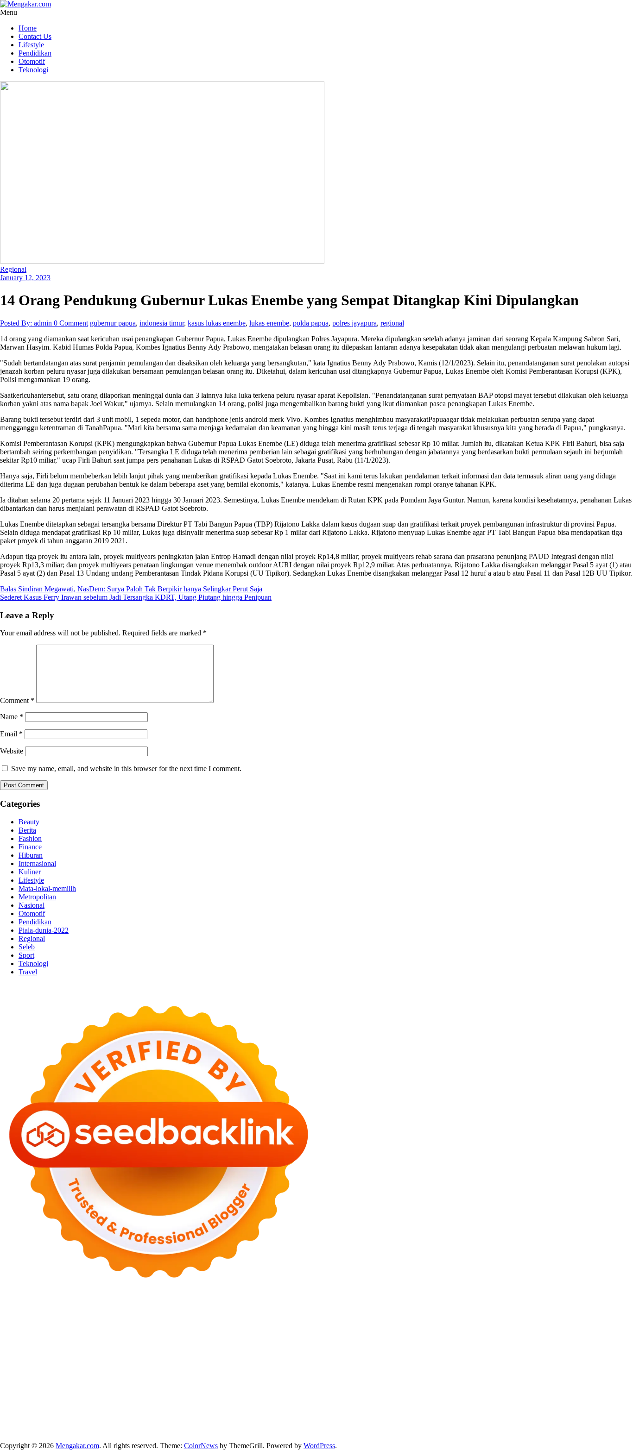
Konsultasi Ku (21, 1430)
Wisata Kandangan (265, 1396)
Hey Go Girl (290, 1313)
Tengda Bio (233, 1355)
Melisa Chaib (328, 1330)
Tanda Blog (229, 1430)
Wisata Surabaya (590, 1380)
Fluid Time (580, 1355)
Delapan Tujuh (121, 1313)
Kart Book (503, 1346)
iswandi (411, 1388)
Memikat (382, 1421)
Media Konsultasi (319, 1430)
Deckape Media (546, 1371)
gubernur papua (113, 323)
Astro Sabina (504, 1321)
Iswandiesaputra (448, 1388)
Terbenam (276, 1413)
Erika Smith (58, 1355)
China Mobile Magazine (370, 1346)
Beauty (29, 822)
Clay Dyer (106, 1380)
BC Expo (200, 1363)
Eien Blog (112, 1346)
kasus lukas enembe (217, 323)
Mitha (451, 1330)
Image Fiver (162, 1313)
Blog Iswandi (176, 1396)
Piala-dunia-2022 (44, 930)
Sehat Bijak (460, 1405)
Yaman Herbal (420, 1371)
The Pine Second (102, 1355)
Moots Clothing (395, 1338)
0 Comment (71, 323)
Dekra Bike (272, 1363)
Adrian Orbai (19, 1355)
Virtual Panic (439, 1338)
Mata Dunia (37, 1388)
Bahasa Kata (442, 1430)
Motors (10, 1313)
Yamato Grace (142, 1330)
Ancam (78, 1413)
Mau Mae (160, 1388)
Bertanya (492, 1405)
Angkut (101, 1413)
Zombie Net (579, 1338)
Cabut (417, 1413)
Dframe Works (132, 1321)
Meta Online (389, 1330)
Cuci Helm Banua (582, 1388)
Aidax (224, 1338)
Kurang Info (421, 1396)
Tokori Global (500, 1371)
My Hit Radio (87, 1338)
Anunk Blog (40, 1313)
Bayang (215, 1413)
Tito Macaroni (460, 1380)
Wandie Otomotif (130, 1396)
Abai (598, 1405)
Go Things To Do (412, 1380)
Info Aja (429, 1405)
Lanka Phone (224, 1313)
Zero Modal (17, 1321)
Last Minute (471, 1363)
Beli (234, 1413)
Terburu (395, 1413)
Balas (194, 1413)
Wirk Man (213, 1388)
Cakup (463, 1413)
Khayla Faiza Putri (501, 1388)
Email (11, 734)
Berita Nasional (507, 1396)
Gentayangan (205, 1421)
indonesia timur (161, 323)
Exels (478, 1346)
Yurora (359, 1330)
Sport (26, 955)
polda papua (311, 323)
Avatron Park (463, 1321)
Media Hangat (401, 1430)
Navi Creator (345, 1388)
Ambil (23, 1413)
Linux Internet (309, 1380)
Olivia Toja (290, 1330)
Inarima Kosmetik (517, 1363)
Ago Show (278, 1346)
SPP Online (562, 1346)
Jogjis (515, 1330)
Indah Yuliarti (395, 1405)
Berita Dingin (106, 1430)
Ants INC (238, 1321)
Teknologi (33, 70)
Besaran (320, 1421)
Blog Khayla (217, 1396)
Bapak (236, 1421)
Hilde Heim (173, 1321)
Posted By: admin (27, 323)
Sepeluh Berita (269, 1430)
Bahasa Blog (191, 1430)
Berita (27, 830)
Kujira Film (329, 1355)
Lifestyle (31, 45)
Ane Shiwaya (429, 1355)
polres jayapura (354, 323)
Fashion (30, 838)
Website (11, 751)
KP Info (201, 1338)
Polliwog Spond (375, 1313)
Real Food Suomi (366, 1363)
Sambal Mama (130, 1338)
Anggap (600, 1413)
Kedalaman (350, 1421)
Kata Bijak (425, 1330)
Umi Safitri (358, 1405)
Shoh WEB (543, 1338)
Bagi (157, 1413)
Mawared (408, 1363)
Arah (140, 1413)
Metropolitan (37, 897)
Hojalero (34, 1346)
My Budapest (590, 1371)
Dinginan (261, 1421)
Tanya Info (363, 1430)
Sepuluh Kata (64, 1430)
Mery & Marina (72, 1346)
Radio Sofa (382, 1388)
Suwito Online (302, 1388)
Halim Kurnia (319, 1405)
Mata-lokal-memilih (47, 888)
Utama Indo (170, 1338)
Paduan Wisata (231, 1405)
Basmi (174, 1413)
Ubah (96, 1421)
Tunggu (117, 1421)
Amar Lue (362, 1355)
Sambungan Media (587, 1421)
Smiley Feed (599, 1346)
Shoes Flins (35, 1363)
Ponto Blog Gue (160, 1363)
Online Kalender (315, 1363)
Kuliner (30, 872)
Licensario (560, 1363)
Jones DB (549, 1380)
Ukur (138, 1421)
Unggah (74, 1421)
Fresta (567, 1330)
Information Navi (508, 1380)
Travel (28, 972)
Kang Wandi (84, 1396)
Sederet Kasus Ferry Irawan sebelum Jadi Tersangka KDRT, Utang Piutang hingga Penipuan (136, 597)
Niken (270, 1388)
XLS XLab (381, 1371)
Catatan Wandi (42, 1396)
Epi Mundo (600, 1321)
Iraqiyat (609, 1355)
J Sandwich (270, 1380)
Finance (30, 847)
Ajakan (506, 1413)
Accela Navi (90, 1321)
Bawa (251, 1413)
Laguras (456, 1346)
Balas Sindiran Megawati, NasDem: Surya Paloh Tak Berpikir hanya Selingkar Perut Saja (131, 589)
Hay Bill (162, 1380)
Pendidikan (35, 53)
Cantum (439, 1413)
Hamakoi (310, 1338)
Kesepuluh (542, 1421)
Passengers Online (281, 1321)
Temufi (299, 1355)
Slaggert (53, 1338)
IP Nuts (135, 1371)
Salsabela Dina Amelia (368, 1396)
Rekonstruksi (241, 1346)
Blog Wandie (314, 1396)
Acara (538, 1405)
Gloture (532, 1346)
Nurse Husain (480, 1338)
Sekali (484, 1421)
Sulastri (513, 1338)
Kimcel (192, 1313)
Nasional (31, 905)
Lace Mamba (330, 1313)
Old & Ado (241, 1371)
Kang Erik (129, 1388)
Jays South (541, 1330)
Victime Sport (102, 1371)
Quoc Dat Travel (334, 1321)
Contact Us (35, 36)
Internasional (37, 863)
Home (28, 28)
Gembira (409, 1421)
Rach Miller (425, 1346)
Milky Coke (205, 1371)
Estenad (283, 1338)
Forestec (136, 1380)
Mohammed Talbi (80, 1363)
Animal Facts (321, 1371)
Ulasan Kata (166, 1421)
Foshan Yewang (563, 1313)
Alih (6, 1413)
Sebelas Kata (147, 1405)
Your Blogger (75, 1405)
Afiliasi (517, 1405)
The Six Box (19, 1371)
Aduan (484, 1413)
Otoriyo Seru (167, 1371)
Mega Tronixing (153, 1355)
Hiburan (31, 855)
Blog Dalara (542, 1321)
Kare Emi (393, 1355)
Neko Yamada (517, 1313)
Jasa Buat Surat (348, 1338)
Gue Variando (280, 1371)
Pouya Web (467, 1355)
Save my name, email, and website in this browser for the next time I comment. (126, 768)
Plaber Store (607, 1313)
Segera (463, 1421)
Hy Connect (252, 1338)
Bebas (301, 1413)
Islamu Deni (182, 1330)
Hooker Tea (270, 1355)
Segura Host (196, 1355)
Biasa (350, 1413)
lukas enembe (269, 323)
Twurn (572, 1321)
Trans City (96, 1388)
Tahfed (186, 1388)
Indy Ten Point (599, 1363)
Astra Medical (59, 1371)
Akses (578, 1413)
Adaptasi (561, 1405)
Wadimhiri (207, 1321)
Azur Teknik (78, 1313)
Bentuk (371, 1413)
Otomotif (32, 61)
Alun (614, 1405)
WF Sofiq (162, 1346)
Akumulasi (50, 1413)
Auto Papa (427, 1321)
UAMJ (352, 1371)
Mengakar (553, 1413)
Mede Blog (502, 1355)
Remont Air (194, 1380)
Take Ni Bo (54, 1321)
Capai (52, 1421)
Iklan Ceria (70, 1330)
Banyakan (291, 1421)
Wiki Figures (476, 1313)
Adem (527, 1413)
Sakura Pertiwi (276, 1405)
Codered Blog (541, 1355)
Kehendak (510, 1421)
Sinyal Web (549, 1396)
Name (11, 717)
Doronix (258, 1313)
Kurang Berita (462, 1396)
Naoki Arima (232, 1380)
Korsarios (438, 1363)
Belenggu (326, 1413)
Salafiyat (39, 1330)
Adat (583, 1405)
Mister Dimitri (199, 1346)
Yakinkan (437, 1421)
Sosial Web (36, 1405)
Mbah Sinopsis (483, 1330)
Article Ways (234, 1363)
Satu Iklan (111, 1405)
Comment (17, 700)
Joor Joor (121, 1363)
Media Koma (587, 1396)
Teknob (68, 1388)
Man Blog (245, 1388)
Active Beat (460, 1371)
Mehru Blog (220, 1330)
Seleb (27, 947)
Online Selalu (188, 1405)
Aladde (28, 1338)
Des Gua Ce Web (358, 1380)
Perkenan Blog (149, 1430)
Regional (13, 269)
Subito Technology (428, 1313)
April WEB (595, 1330)
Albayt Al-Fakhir (386, 1321)
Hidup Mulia (314, 1346)
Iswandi (542, 1388)
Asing (123, 1413)
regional (392, 323)
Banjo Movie (39, 1380)
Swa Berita (256, 1330)
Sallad (137, 1346)
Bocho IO (74, 1380)
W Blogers (104, 1330)
